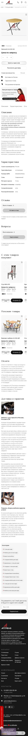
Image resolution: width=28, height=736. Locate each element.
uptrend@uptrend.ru (10, 701)
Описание (4, 106)
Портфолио (18, 675)
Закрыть (9, 733)
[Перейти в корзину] (17, 733)
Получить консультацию (9, 98)
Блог (2, 681)
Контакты (4, 678)
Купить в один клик (14, 63)
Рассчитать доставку (14, 68)
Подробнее (4, 733)
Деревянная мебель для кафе (12, 587)
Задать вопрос (14, 237)
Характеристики (16, 106)
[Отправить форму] (18, 2)
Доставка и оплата (20, 673)
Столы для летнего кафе (10, 583)
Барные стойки (5, 664)
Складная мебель (6, 657)
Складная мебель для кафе (11, 559)
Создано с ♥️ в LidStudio (9, 725)
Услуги (3, 673)
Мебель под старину (7, 660)
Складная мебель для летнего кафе (13, 580)
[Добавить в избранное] (26, 14)
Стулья (17, 652)
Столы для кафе (8, 549)
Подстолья (4, 655)
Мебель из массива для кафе (11, 590)
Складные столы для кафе (11, 566)
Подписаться (14, 611)
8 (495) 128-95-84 (10, 690)
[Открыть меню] (2, 2)
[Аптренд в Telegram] (6, 707)
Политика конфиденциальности (11, 720)
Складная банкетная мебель (11, 573)
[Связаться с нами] (22, 2)
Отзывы (17, 678)
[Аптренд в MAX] (11, 707)
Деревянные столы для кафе (11, 563)
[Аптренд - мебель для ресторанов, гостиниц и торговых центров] (9, 2)
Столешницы (5, 652)
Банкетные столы (8, 570)
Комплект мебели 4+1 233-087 (10, 338)
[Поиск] (25, 2)
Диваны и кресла (19, 657)
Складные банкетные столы (11, 576)
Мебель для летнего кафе (11, 552)
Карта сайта (18, 681)
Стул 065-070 (5, 284)
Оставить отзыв (14, 210)
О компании (4, 675)
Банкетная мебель (9, 556)
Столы (16, 655)
